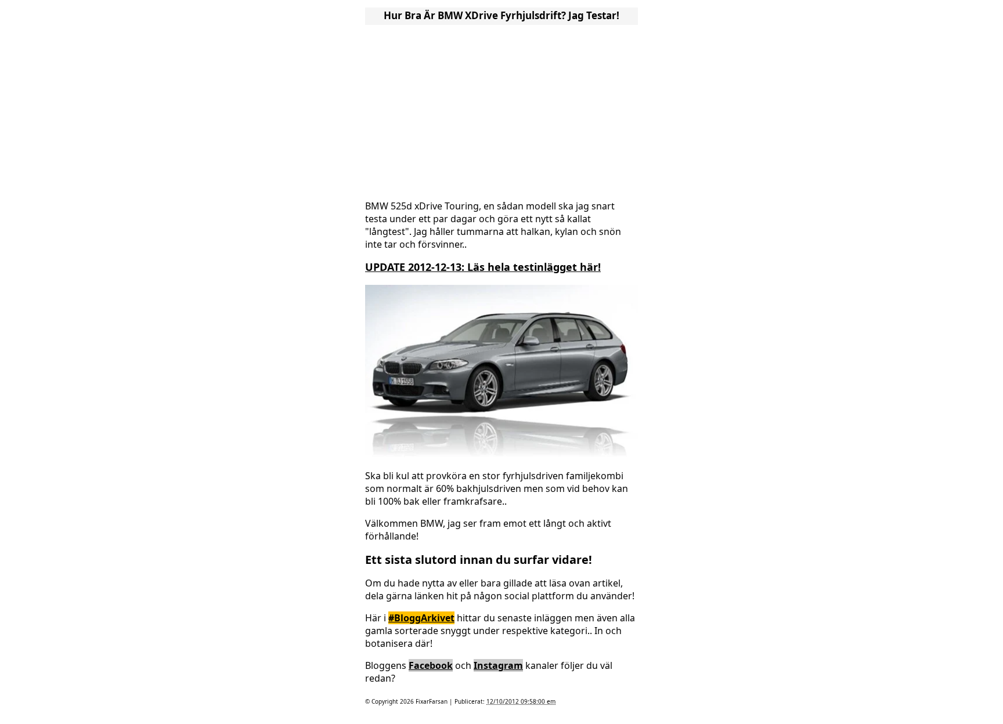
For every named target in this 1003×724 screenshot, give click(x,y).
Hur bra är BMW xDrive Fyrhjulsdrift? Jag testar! (501, 15)
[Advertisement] (501, 109)
